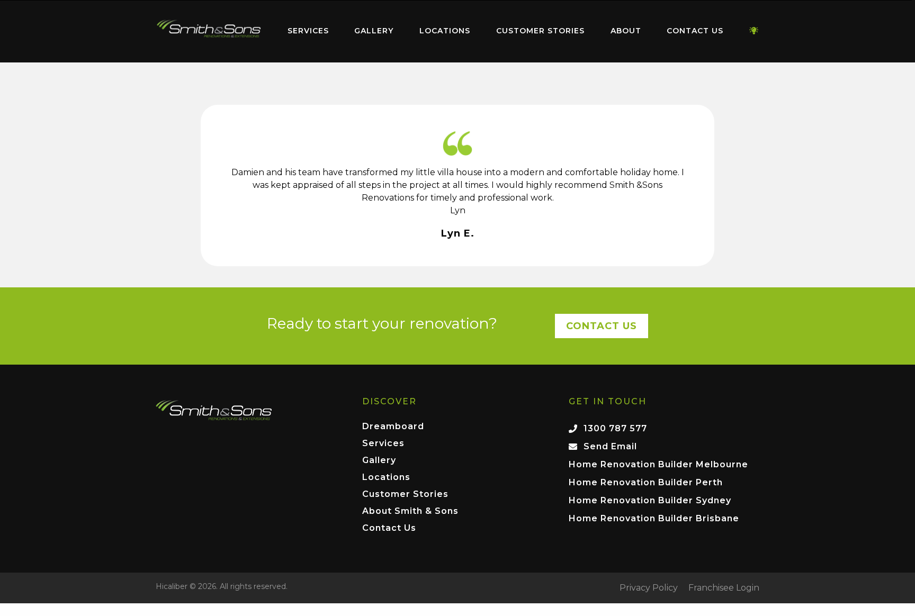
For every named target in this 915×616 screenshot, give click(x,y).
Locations (444, 30)
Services (308, 30)
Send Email (610, 446)
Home (209, 28)
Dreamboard (393, 426)
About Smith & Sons (410, 511)
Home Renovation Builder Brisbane (654, 518)
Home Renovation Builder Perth (646, 482)
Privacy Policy (649, 588)
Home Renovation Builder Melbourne (658, 464)
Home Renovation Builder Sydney (650, 500)
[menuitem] (209, 31)
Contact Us (695, 30)
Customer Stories (540, 30)
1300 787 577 (615, 428)
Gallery (373, 30)
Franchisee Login (723, 588)
